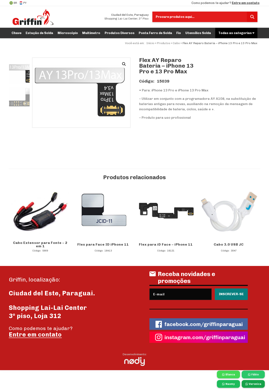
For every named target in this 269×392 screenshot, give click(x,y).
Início (150, 43)
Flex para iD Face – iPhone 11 (166, 244)
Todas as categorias (235, 33)
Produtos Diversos (119, 33)
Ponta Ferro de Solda (155, 33)
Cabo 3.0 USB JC (229, 244)
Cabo (176, 43)
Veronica (255, 383)
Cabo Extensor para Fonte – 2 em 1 (40, 244)
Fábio (255, 374)
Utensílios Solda (198, 33)
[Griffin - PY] (33, 17)
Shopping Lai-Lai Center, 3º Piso (126, 16)
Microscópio (68, 33)
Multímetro (91, 33)
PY (24, 2)
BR (15, 2)
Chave (16, 33)
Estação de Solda (39, 33)
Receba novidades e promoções (186, 277)
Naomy (230, 383)
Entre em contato (246, 3)
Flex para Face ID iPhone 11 (103, 244)
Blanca (230, 374)
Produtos (163, 43)
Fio (178, 33)
